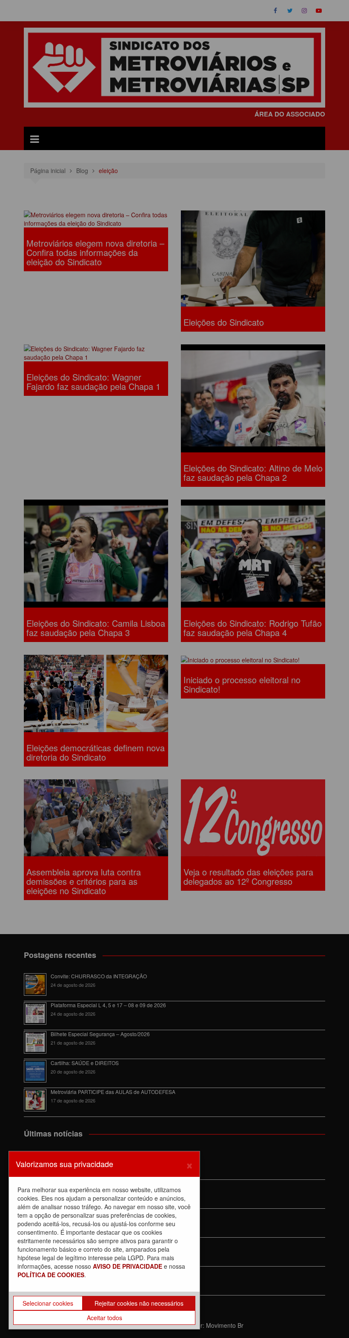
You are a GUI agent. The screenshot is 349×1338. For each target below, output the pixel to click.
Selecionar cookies (48, 1303)
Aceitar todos (104, 1317)
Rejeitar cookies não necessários (138, 1303)
